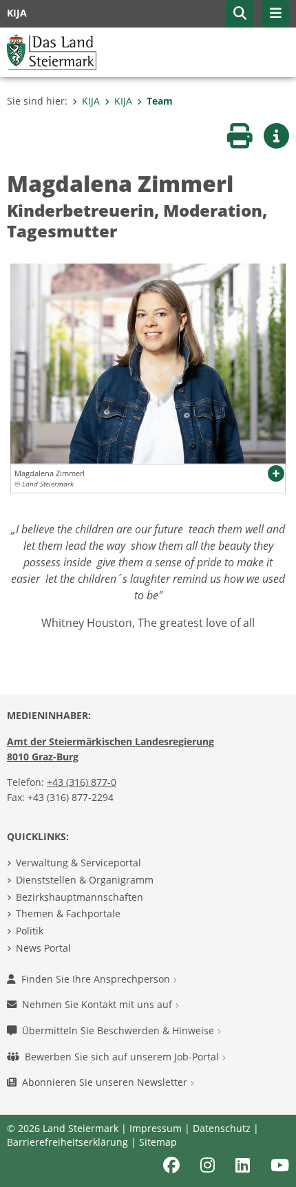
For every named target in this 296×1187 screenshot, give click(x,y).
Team (160, 100)
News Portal (43, 947)
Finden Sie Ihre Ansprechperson (97, 978)
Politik (29, 930)
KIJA (91, 100)
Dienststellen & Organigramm (85, 879)
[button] (239, 14)
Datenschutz (222, 1128)
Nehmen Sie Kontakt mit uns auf (98, 1004)
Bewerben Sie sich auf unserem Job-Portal (123, 1056)
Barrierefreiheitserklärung (67, 1141)
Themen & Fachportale (68, 913)
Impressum (155, 1128)
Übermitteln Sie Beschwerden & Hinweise (119, 1030)
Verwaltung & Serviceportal (78, 862)
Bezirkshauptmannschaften (79, 896)
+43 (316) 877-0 (81, 782)
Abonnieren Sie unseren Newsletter (106, 1082)
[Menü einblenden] (275, 14)
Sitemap (158, 1141)
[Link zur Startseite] (51, 50)
